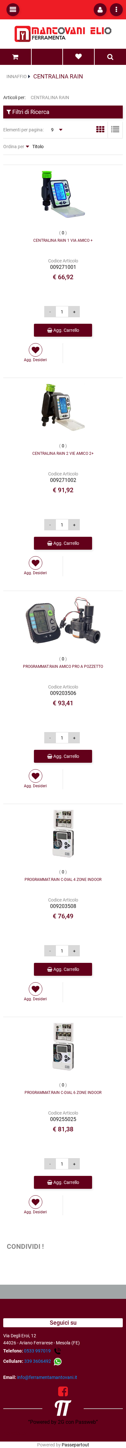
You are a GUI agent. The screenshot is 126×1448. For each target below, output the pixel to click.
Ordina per (13, 146)
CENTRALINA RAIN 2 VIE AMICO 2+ (63, 453)
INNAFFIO (16, 76)
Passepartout (75, 1444)
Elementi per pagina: (23, 129)
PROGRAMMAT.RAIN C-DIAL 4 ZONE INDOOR (63, 879)
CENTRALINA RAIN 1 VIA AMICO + (63, 240)
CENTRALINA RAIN (58, 76)
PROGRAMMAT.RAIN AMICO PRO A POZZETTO (63, 666)
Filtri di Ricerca (30, 111)
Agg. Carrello (65, 330)
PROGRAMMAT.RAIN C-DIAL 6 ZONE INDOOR (63, 1092)
